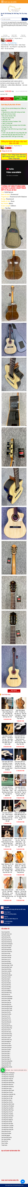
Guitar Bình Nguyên (6, 1135)
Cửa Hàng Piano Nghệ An (7, 1119)
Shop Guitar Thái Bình (6, 947)
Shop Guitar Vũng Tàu (6, 1002)
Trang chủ (3, 43)
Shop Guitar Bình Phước (7, 1026)
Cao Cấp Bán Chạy (12, 43)
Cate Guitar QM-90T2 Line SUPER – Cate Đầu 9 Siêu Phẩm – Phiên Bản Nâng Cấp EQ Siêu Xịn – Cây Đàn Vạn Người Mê (7, 791)
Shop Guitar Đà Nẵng (6, 986)
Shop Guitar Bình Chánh (7, 1010)
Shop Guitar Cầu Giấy (6, 957)
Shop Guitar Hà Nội (6, 936)
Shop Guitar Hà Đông (6, 969)
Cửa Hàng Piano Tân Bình (7, 1096)
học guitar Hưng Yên (12, 22)
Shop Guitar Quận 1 (6, 1055)
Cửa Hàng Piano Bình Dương (8, 1082)
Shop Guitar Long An (6, 1037)
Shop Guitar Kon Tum (6, 1020)
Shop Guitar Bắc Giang (7, 945)
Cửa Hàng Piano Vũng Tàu (7, 1078)
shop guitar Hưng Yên (22, 22)
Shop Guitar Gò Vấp (6, 973)
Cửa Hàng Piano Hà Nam (7, 1117)
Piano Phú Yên (5, 1141)
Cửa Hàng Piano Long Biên (7, 1125)
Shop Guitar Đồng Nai (6, 1022)
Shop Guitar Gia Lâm (6, 1131)
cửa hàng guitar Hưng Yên (7, 23)
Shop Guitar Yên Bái (6, 953)
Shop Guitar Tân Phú (6, 1012)
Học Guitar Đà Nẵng (6, 1139)
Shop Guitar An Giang (6, 1031)
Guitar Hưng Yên (16, 23)
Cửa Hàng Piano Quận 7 (7, 1088)
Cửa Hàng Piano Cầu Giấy (7, 1127)
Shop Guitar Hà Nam (6, 961)
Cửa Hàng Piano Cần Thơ (7, 1112)
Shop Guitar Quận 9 (6, 1051)
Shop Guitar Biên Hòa (6, 1004)
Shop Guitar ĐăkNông (6, 990)
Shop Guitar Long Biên (7, 971)
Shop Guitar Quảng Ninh (7, 1061)
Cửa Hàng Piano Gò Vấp (7, 1098)
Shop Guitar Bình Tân (6, 985)
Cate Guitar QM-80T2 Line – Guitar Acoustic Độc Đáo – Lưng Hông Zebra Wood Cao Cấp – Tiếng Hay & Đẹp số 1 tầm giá (7, 817)
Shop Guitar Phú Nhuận (7, 975)
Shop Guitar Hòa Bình (6, 1133)
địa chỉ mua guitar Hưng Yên (9, 25)
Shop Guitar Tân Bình (6, 983)
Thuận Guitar (4, 1145)
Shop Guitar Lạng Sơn (6, 955)
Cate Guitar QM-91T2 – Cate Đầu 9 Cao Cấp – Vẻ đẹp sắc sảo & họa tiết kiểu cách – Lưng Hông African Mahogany (20, 765)
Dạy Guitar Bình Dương (7, 1137)
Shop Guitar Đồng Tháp (7, 1028)
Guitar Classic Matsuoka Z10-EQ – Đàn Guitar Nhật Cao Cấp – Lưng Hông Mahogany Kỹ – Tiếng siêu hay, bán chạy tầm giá (7, 894)
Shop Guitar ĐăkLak (6, 988)
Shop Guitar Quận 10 (6, 1059)
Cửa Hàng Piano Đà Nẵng (7, 1080)
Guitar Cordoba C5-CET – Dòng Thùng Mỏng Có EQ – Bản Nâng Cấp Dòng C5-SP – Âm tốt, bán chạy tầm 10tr (7, 714)
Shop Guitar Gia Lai (6, 1024)
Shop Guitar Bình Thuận (7, 1008)
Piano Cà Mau (5, 1143)
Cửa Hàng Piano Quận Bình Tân (8, 1094)
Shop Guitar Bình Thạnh (7, 967)
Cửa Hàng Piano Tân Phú (7, 1102)
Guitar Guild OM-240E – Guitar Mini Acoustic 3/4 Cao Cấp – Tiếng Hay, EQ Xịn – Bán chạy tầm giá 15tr (20, 816)
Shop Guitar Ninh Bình (6, 963)
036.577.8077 (18, 29)
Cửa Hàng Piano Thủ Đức (7, 1092)
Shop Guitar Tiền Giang (7, 1035)
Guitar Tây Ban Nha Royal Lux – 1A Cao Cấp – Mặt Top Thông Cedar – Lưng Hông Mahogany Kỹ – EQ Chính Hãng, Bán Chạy (20, 894)
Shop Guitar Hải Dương (7, 941)
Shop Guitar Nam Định (6, 949)
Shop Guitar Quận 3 (6, 1057)
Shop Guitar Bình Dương (7, 1006)
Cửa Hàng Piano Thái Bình (7, 1114)
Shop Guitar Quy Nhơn (6, 1045)
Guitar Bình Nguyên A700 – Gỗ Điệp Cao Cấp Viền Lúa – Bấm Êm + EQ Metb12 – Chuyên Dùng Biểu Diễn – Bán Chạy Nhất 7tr (20, 714)
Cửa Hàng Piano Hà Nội (7, 1067)
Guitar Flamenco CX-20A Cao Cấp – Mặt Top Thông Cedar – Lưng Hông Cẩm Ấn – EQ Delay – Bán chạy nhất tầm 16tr (20, 842)
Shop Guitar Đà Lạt (6, 994)
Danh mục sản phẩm (10, 2)
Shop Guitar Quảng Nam (7, 996)
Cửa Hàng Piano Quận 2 (7, 1100)
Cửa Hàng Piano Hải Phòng (8, 1086)
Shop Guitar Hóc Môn (6, 1014)
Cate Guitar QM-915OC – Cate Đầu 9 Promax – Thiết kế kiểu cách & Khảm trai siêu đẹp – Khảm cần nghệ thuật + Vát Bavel (7, 766)
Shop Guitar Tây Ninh (6, 1049)
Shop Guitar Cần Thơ (6, 1029)
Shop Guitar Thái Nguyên (7, 943)
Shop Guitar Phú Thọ (6, 938)
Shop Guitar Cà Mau (6, 1000)
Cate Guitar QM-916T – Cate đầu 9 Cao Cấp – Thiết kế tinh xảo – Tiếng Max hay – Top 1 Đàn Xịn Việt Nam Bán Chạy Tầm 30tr (20, 740)
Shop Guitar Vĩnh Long (7, 1039)
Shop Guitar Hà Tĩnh (6, 1043)
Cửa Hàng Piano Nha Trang (7, 1110)
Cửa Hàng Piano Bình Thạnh (8, 1090)
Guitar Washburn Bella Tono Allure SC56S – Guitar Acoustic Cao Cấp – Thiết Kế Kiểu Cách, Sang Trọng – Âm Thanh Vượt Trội (7, 842)
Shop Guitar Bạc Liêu (6, 1065)
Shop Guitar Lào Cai (6, 959)
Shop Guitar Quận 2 (6, 1053)
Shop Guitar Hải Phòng (7, 940)
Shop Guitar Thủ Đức (6, 977)
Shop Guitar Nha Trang (7, 992)
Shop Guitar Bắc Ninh (6, 1063)
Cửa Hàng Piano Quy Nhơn (7, 1108)
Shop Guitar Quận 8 (6, 979)
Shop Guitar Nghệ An (6, 1041)
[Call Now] (3, 1070)
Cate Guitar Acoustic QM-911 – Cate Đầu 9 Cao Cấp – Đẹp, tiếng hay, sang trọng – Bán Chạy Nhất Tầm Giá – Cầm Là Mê (7, 740)
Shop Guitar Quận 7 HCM (7, 965)
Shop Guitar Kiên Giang (7, 1033)
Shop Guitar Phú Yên (6, 1018)
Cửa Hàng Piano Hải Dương (8, 1074)
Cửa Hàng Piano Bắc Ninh (7, 1123)
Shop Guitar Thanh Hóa (7, 951)
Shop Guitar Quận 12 (6, 981)
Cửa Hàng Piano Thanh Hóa (8, 1076)
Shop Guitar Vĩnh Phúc (7, 1047)
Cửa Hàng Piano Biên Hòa (7, 1084)
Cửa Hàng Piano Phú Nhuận (8, 1106)
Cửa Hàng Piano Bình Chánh (8, 1104)
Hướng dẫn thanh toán (7, 934)
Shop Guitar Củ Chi (6, 1016)
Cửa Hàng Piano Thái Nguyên (8, 1073)
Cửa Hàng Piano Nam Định (7, 1116)
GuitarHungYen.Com (18, 1185)
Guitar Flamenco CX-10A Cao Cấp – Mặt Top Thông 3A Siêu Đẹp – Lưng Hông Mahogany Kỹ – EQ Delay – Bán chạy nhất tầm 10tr (7, 868)
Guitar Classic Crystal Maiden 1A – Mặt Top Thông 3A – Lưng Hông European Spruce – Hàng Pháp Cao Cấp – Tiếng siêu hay (20, 868)
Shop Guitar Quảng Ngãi (7, 998)
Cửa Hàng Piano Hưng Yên (7, 1129)
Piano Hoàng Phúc (6, 932)
